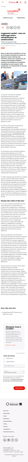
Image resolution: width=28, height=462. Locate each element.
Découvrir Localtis (10, 345)
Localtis (4, 6)
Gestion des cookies (18, 451)
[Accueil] (13, 2)
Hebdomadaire (10, 361)
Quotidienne (9, 358)
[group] (14, 80)
